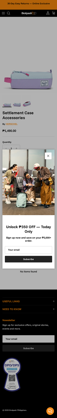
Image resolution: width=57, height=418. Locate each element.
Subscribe (28, 259)
